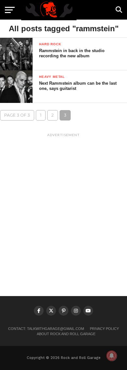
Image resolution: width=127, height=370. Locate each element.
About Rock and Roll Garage (66, 334)
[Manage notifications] (111, 355)
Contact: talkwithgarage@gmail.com (46, 329)
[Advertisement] (63, 203)
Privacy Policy (104, 329)
